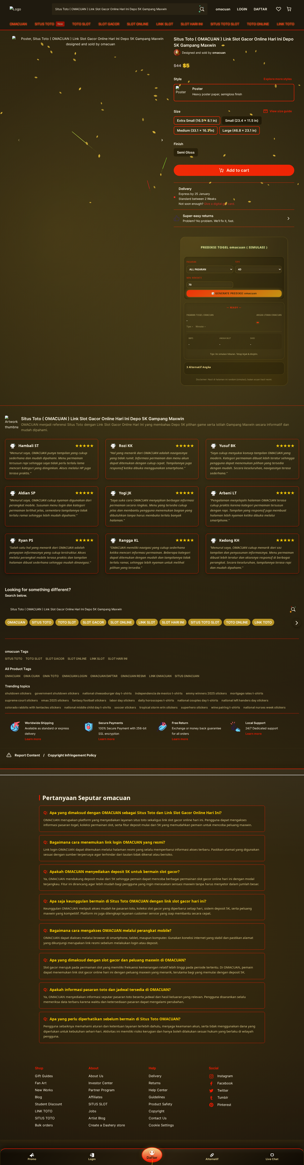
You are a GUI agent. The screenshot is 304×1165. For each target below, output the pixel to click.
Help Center (158, 1090)
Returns (154, 1083)
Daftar (152, 1157)
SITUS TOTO (49, 24)
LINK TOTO (285, 24)
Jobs (92, 1111)
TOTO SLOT (81, 24)
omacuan (12, 651)
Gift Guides (44, 1076)
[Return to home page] (28, 9)
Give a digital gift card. (219, 203)
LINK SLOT (164, 24)
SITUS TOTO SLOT (225, 24)
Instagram (225, 1076)
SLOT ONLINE (137, 24)
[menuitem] (18, 24)
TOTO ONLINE (258, 24)
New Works (44, 1090)
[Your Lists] (279, 9)
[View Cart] (289, 9)
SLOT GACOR (108, 24)
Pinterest (224, 1105)
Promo (32, 1159)
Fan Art (41, 1083)
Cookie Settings (161, 1125)
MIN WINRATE (194, 277)
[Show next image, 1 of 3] (162, 140)
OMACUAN (18, 24)
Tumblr (222, 1097)
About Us (96, 1076)
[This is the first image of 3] (19, 140)
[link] (16, 622)
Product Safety (160, 1104)
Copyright (156, 1111)
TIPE (237, 261)
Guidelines (157, 1097)
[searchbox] (152, 609)
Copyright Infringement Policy (72, 755)
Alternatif (212, 1159)
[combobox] (129, 9)
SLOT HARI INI (192, 24)
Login (92, 1159)
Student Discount (48, 1104)
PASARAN (192, 261)
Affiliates (95, 1097)
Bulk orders (44, 1125)
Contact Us (157, 1118)
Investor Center (101, 1083)
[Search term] (201, 9)
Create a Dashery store (107, 1125)
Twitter (222, 1090)
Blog (38, 1097)
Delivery (155, 1076)
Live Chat (272, 1159)
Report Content (27, 755)
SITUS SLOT (98, 1104)
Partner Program (102, 1090)
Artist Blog (97, 1118)
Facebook (225, 1083)
